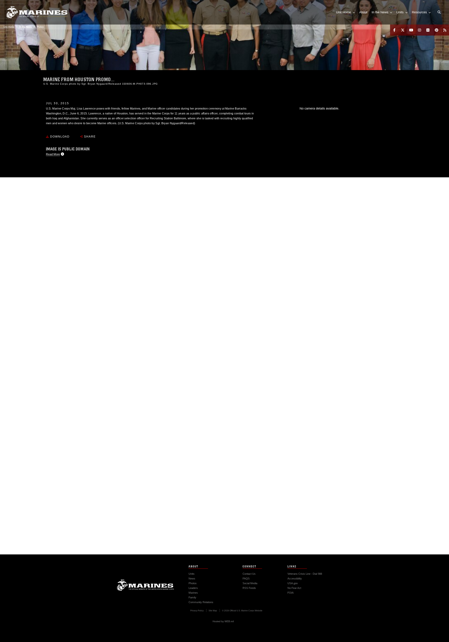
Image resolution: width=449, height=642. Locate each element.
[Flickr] (428, 30)
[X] (402, 30)
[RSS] (445, 30)
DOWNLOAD (59, 136)
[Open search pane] (439, 12)
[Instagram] (419, 30)
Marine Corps (145, 585)
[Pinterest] (436, 30)
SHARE (89, 136)
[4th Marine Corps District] (37, 12)
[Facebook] (394, 30)
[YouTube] (411, 30)
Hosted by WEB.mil (223, 621)
